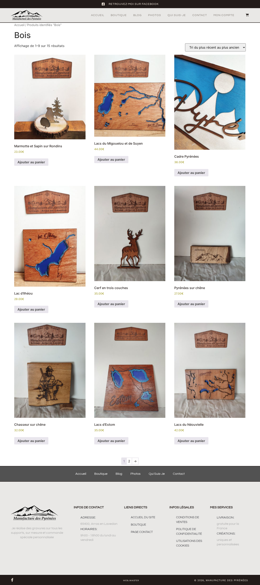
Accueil (97, 15)
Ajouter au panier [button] (31, 162)
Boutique (119, 15)
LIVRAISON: (225, 517)
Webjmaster (131, 580)
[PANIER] (245, 14)
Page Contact (142, 532)
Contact (199, 15)
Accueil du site (143, 517)
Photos (154, 15)
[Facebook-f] (12, 580)
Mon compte (223, 15)
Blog (137, 15)
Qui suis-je (177, 15)
